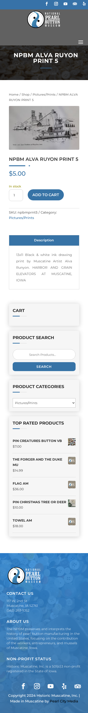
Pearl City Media (64, 701)
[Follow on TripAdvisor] (75, 4)
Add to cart (45, 195)
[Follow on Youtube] (65, 4)
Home (14, 94)
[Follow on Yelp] (84, 4)
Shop (26, 94)
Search (44, 367)
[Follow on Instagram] (56, 4)
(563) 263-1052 (18, 610)
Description (44, 240)
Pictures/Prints (44, 94)
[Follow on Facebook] (46, 4)
